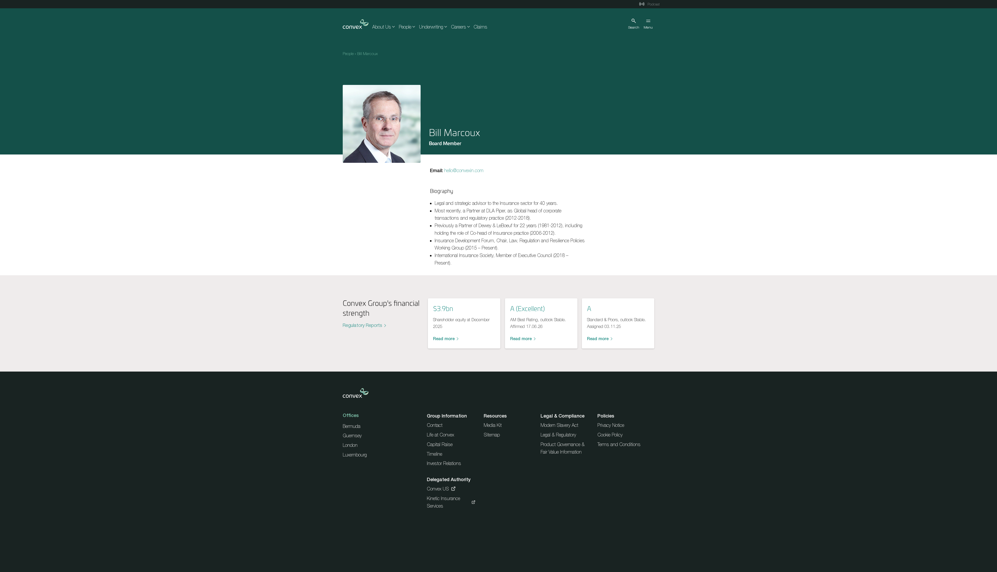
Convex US (438, 489)
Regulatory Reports (362, 325)
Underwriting (431, 27)
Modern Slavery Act (559, 425)
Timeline (434, 454)
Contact (434, 425)
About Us (381, 27)
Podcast (653, 4)
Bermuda (351, 426)
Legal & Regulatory (558, 435)
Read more (444, 338)
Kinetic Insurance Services (443, 502)
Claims (480, 27)
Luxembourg (355, 454)
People (405, 27)
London (350, 445)
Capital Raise (440, 444)
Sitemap (492, 435)
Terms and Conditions (619, 444)
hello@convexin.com (463, 170)
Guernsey (352, 435)
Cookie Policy (610, 435)
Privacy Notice (610, 425)
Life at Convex (440, 435)
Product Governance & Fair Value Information (562, 448)
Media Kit (493, 425)
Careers (458, 27)
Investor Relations (444, 463)
